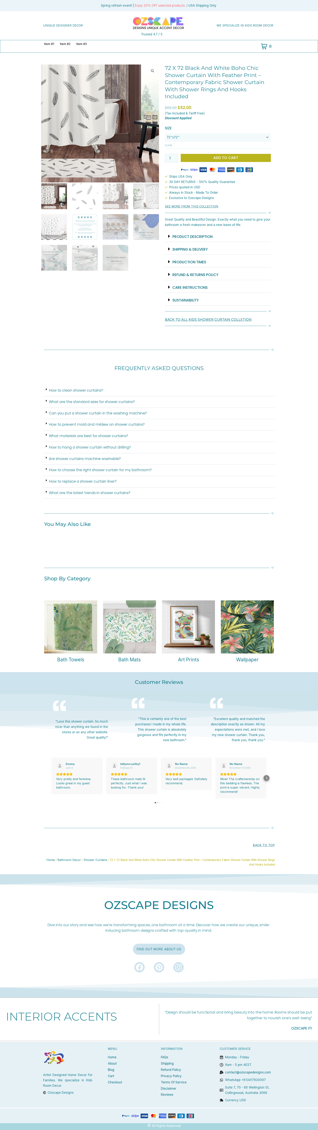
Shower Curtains (95, 860)
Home (50, 860)
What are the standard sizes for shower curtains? (92, 401)
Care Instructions (190, 287)
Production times (189, 262)
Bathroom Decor (69, 860)
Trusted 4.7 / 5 (151, 34)
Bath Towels (70, 659)
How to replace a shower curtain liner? (82, 481)
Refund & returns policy (195, 274)
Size (168, 128)
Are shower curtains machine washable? (85, 458)
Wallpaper (247, 659)
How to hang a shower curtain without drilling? (90, 447)
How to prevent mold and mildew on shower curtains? (97, 424)
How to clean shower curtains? (76, 390)
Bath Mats (129, 659)
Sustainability (185, 300)
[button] (152, 71)
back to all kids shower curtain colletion (208, 319)
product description (192, 236)
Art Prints (188, 659)
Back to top (264, 845)
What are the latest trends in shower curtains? (89, 492)
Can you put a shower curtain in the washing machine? (98, 413)
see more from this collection (191, 206)
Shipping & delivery (190, 249)
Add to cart (225, 157)
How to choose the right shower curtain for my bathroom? (100, 470)
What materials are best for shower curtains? (88, 435)
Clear (168, 145)
